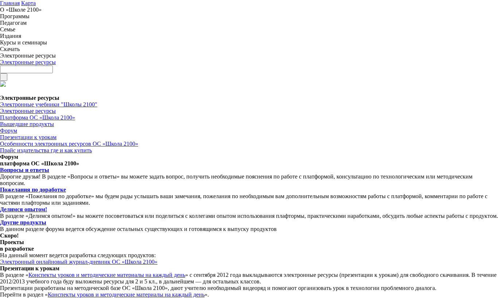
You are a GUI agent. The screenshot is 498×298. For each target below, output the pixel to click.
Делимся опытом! (23, 209)
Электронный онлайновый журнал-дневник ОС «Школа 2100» (78, 262)
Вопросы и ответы (24, 170)
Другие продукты (23, 222)
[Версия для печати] (3, 85)
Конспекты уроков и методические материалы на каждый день (106, 275)
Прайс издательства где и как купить (46, 150)
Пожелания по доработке (33, 190)
